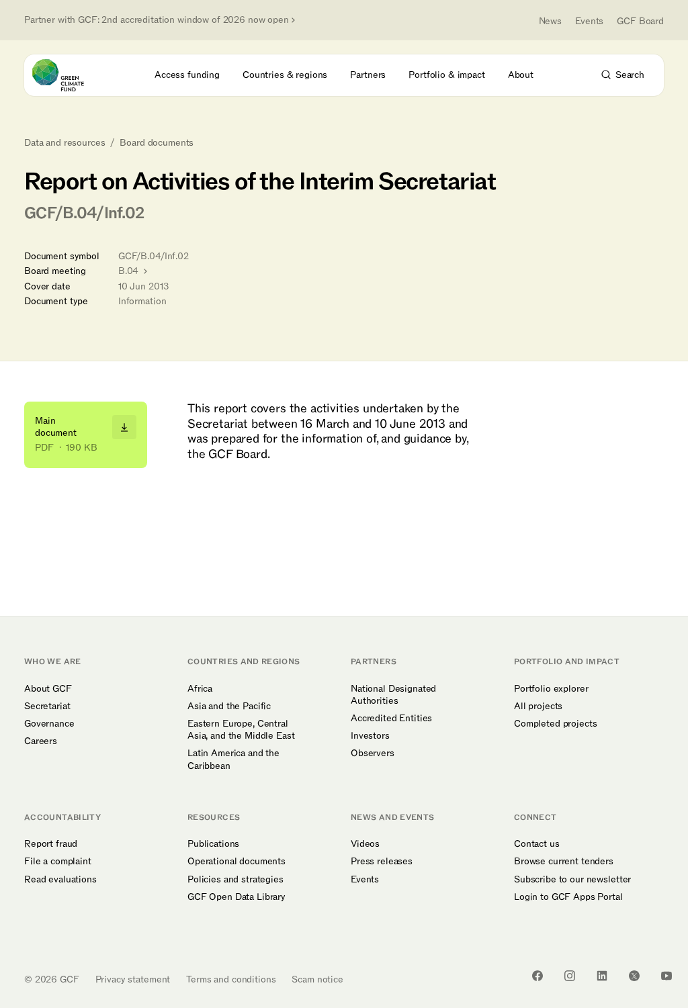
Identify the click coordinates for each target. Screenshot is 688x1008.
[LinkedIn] (602, 975)
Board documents (157, 143)
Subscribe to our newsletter (572, 880)
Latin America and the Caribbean (233, 759)
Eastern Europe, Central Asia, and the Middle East (241, 730)
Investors (370, 736)
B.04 (129, 271)
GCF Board (640, 21)
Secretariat (47, 706)
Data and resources (64, 143)
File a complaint (57, 862)
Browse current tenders (563, 862)
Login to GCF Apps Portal (568, 897)
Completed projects (555, 724)
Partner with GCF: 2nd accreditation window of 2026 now (156, 20)
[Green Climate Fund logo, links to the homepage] (70, 75)
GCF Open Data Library (236, 897)
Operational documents (236, 862)
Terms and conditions (230, 979)
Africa (199, 689)
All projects (538, 706)
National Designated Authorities (393, 695)
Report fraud (50, 844)
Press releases (382, 862)
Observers (372, 753)
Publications (213, 844)
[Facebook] (537, 975)
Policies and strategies (235, 880)
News (550, 21)
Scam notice (317, 979)
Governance (49, 724)
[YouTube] (666, 975)
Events (589, 21)
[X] (634, 975)
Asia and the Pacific (229, 706)
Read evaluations (60, 880)
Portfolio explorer (551, 689)
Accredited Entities (391, 719)
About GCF (48, 689)
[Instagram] (569, 975)
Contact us (537, 844)
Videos (365, 844)
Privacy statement (133, 979)
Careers (40, 741)
